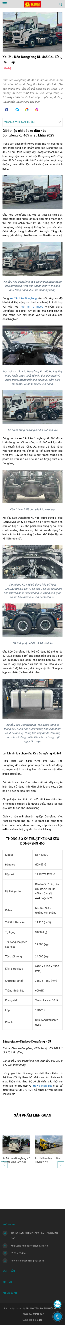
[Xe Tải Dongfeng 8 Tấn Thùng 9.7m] (48, 1144)
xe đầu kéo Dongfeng (23, 298)
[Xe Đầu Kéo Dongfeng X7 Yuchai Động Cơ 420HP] (16, 1144)
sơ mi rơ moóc (32, 306)
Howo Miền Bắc (42, 1085)
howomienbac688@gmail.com (27, 1260)
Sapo (39, 1320)
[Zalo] (57, 1304)
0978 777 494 (18, 1253)
